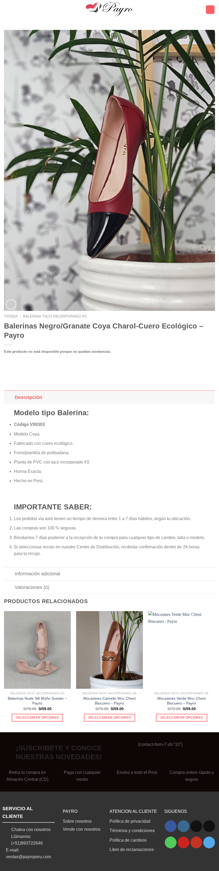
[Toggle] (9, 397)
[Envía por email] (40, 363)
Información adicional (37, 573)
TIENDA (11, 316)
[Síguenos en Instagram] (183, 826)
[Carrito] (210, 9)
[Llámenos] (171, 842)
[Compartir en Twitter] (30, 363)
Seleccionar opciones (37, 717)
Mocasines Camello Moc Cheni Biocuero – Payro (109, 701)
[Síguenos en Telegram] (209, 842)
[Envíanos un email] (209, 826)
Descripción (28, 397)
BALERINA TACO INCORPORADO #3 (55, 316)
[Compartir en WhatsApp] (9, 363)
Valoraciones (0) (32, 587)
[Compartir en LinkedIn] (61, 363)
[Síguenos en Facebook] (171, 826)
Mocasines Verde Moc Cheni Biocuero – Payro (181, 701)
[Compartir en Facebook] (19, 363)
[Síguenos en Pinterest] (183, 842)
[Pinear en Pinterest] (51, 363)
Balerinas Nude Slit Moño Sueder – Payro (37, 701)
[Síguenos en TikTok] (196, 826)
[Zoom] (11, 304)
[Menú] (7, 9)
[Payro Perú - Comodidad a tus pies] (110, 9)
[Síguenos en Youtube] (196, 842)
